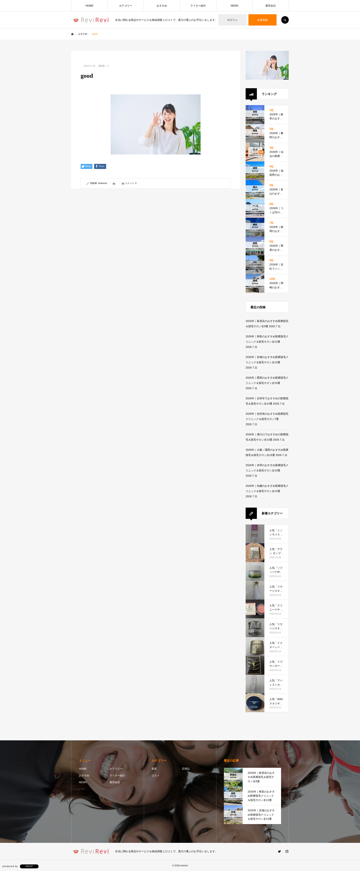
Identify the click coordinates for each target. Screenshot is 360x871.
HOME (89, 5)
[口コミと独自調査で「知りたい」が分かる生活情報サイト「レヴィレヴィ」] (90, 20)
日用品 (186, 768)
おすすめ (162, 5)
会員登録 (262, 19)
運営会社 (270, 5)
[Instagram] (287, 851)
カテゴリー (125, 5)
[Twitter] (279, 851)
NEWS (234, 5)
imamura (102, 183)
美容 (154, 768)
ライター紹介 (198, 5)
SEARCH (285, 20)
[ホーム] (72, 34)
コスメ (155, 775)
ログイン (232, 19)
